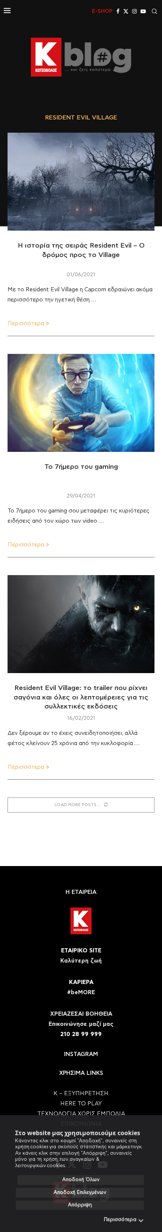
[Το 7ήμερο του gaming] (81, 403)
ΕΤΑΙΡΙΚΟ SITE (81, 950)
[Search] (154, 11)
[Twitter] (125, 11)
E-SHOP (102, 11)
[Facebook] (117, 11)
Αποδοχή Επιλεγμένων (79, 1192)
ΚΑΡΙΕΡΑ (81, 982)
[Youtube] (143, 11)
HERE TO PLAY (81, 1104)
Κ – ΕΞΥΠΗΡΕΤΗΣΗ (81, 1093)
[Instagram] (134, 11)
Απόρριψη (80, 1205)
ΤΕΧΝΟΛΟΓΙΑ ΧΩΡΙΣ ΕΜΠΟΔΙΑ (81, 1114)
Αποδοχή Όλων (80, 1179)
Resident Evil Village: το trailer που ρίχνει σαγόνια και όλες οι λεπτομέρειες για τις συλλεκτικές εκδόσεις (81, 697)
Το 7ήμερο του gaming (81, 467)
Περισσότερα (120, 1219)
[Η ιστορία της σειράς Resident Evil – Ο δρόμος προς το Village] (81, 182)
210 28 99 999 (81, 1034)
